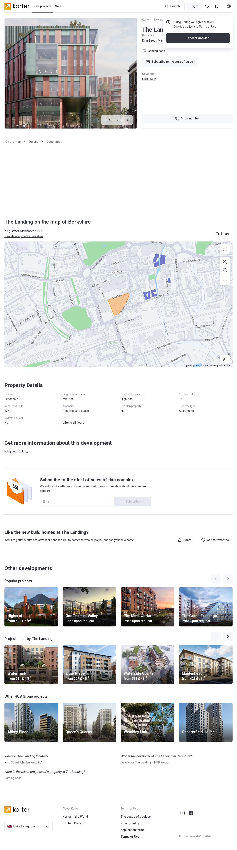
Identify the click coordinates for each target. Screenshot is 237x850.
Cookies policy (183, 26)
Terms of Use (207, 26)
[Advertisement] (118, 179)
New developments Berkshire (23, 236)
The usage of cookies (136, 816)
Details (33, 141)
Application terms (133, 830)
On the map (13, 141)
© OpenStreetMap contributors (216, 365)
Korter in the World (75, 816)
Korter (146, 19)
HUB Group (149, 79)
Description (54, 141)
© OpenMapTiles (190, 365)
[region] (118, 304)
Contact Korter (73, 823)
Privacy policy (130, 823)
